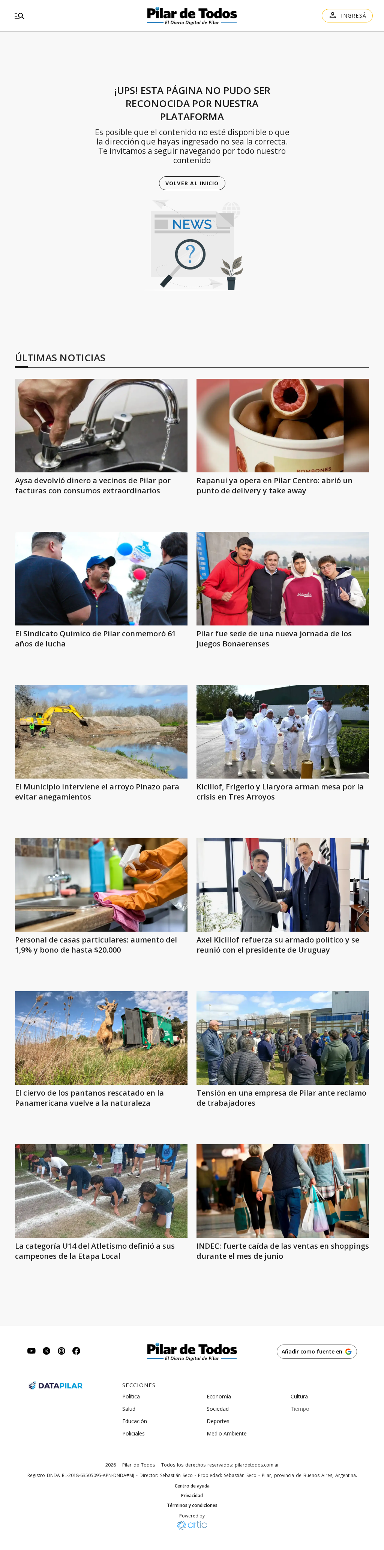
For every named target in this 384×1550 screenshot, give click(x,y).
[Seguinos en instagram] (61, 1352)
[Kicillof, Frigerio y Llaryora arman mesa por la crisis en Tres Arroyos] (282, 732)
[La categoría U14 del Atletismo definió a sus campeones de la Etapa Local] (101, 1191)
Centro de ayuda (192, 1486)
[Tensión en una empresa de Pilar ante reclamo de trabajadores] (282, 1038)
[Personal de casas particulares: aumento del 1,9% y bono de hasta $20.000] (101, 885)
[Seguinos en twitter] (46, 1352)
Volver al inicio (192, 183)
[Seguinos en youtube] (31, 1352)
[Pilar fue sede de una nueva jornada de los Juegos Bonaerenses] (282, 578)
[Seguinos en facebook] (76, 1352)
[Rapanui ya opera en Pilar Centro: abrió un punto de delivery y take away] (282, 425)
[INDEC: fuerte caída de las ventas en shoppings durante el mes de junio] (282, 1191)
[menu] (69, 15)
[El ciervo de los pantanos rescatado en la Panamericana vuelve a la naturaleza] (101, 1038)
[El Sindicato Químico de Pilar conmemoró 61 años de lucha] (101, 578)
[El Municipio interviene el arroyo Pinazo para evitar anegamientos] (101, 732)
